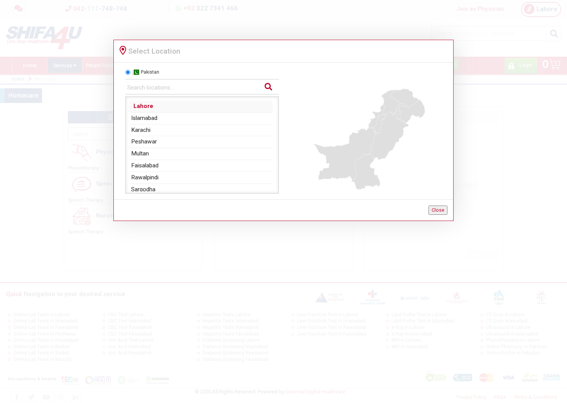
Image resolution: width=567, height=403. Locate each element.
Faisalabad (145, 165)
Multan (140, 153)
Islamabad (144, 118)
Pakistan (150, 72)
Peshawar (144, 141)
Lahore (143, 106)
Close (438, 210)
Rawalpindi (145, 177)
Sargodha (143, 189)
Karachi (140, 129)
